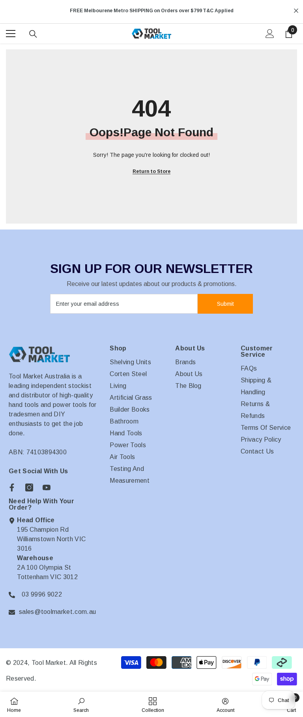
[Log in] (270, 33)
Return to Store (151, 171)
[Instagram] (29, 487)
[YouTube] (46, 487)
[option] (151, 10)
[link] (81, 704)
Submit (225, 304)
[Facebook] (12, 487)
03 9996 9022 (42, 594)
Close (296, 11)
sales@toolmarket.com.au (57, 611)
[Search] (33, 34)
